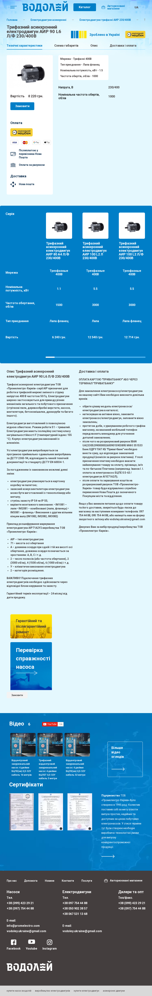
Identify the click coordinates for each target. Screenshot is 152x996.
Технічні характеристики (24, 45)
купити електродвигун (86, 990)
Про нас (12, 880)
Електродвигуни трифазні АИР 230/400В (105, 20)
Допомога (30, 880)
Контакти (68, 880)
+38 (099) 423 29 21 (20, 903)
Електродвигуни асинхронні (48, 20)
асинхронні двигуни (114, 990)
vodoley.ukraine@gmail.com (26, 931)
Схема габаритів (66, 45)
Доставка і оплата (123, 45)
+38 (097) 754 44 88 (20, 908)
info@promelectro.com (23, 925)
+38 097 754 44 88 (74, 903)
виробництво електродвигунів (52, 990)
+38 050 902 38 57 (74, 908)
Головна (12, 20)
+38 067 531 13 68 (74, 914)
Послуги (86, 880)
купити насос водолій (19, 990)
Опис (94, 45)
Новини (49, 880)
